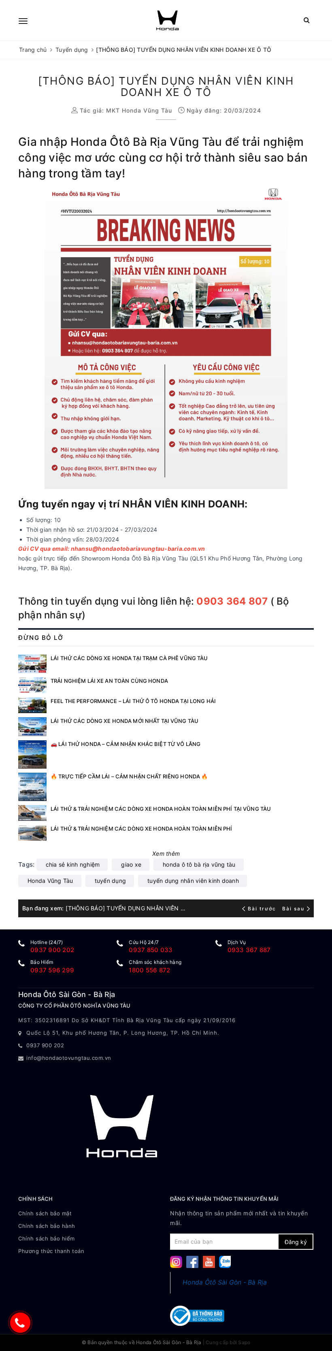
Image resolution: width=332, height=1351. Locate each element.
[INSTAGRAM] (176, 1261)
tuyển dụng (110, 880)
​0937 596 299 (52, 970)
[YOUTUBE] (209, 1261)
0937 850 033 (150, 950)
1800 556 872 (149, 970)
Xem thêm (166, 853)
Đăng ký (296, 1241)
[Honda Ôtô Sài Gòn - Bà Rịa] (167, 20)
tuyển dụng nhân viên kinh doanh (193, 880)
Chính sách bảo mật (45, 1213)
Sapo (244, 1342)
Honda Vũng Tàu (50, 880)
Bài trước (263, 909)
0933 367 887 (249, 950)
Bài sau (293, 909)
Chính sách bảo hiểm (46, 1238)
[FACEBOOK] (192, 1261)
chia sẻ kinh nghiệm (73, 864)
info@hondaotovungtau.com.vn (68, 1058)
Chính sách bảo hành (46, 1226)
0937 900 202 (52, 950)
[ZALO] (225, 1261)
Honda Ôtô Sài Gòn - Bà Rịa (225, 1282)
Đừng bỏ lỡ (40, 637)
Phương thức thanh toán (51, 1251)
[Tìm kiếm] (307, 20)
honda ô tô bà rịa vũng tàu (199, 864)
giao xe (131, 864)
